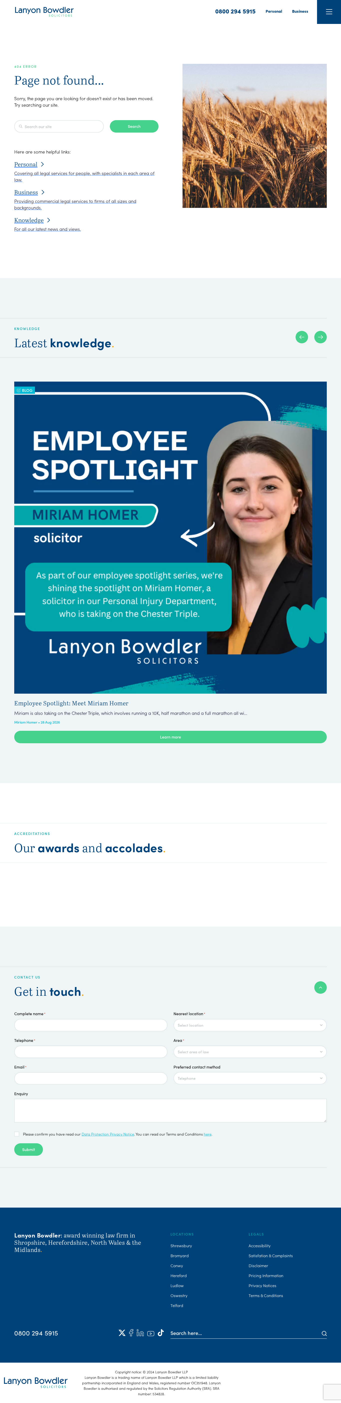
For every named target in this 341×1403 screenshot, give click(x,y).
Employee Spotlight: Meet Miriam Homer (71, 703)
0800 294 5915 (235, 11)
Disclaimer (258, 1265)
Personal (274, 11)
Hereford (178, 1275)
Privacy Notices (262, 1285)
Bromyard (179, 1255)
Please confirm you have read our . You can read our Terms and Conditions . (117, 1134)
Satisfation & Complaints (271, 1255)
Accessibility (260, 1245)
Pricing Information (266, 1275)
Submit (28, 1149)
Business (300, 11)
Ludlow (177, 1285)
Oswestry (178, 1295)
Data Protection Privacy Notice (108, 1134)
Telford (176, 1305)
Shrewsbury (181, 1245)
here (207, 1134)
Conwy (176, 1265)
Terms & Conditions (266, 1295)
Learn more (170, 737)
